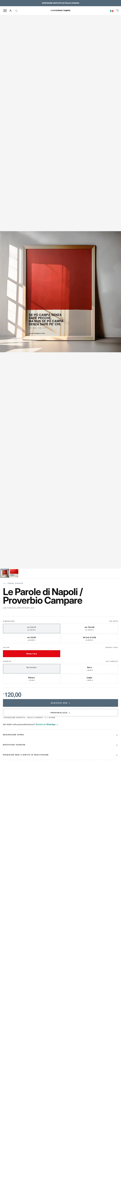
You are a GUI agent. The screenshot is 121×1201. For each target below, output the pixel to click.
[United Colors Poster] (60, 10)
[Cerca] (16, 10)
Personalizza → (60, 713)
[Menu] (5, 11)
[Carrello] (117, 10)
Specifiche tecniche (14, 745)
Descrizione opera (13, 735)
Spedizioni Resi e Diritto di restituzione (26, 755)
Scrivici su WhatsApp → (47, 724)
